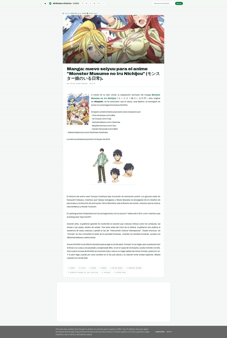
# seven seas (120, 272)
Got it (169, 332)
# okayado (106, 272)
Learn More (159, 332)
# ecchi (82, 268)
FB (94, 3)
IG (86, 3)
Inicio (67, 13)
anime (79, 13)
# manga (103, 268)
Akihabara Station (64, 3)
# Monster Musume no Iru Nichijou (83, 272)
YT (98, 3)
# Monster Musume (134, 268)
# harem (92, 268)
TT (82, 3)
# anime (71, 268)
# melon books (117, 268)
